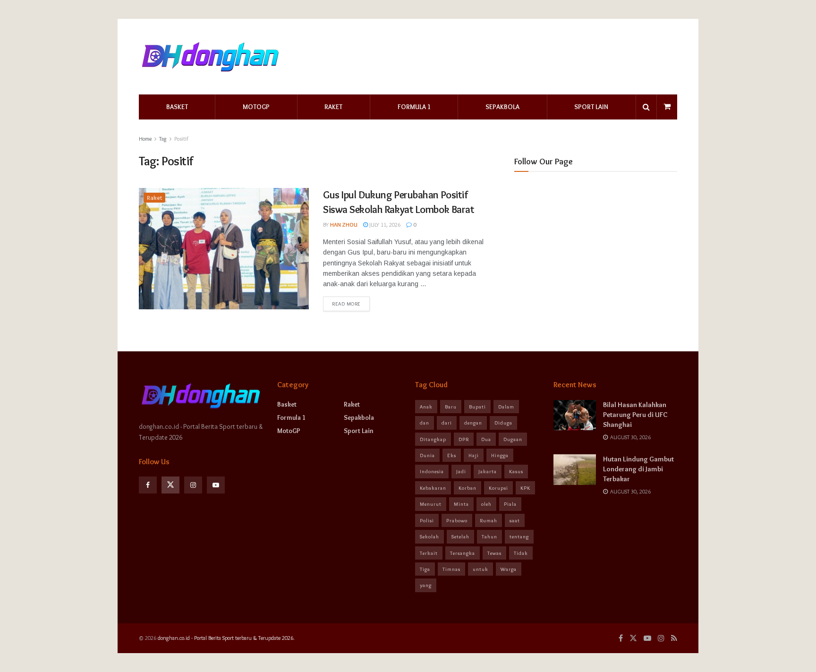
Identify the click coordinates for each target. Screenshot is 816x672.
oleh (486, 504)
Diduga (503, 422)
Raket (333, 106)
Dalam (506, 406)
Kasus (516, 471)
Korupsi (498, 488)
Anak (426, 406)
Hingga (500, 455)
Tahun (489, 536)
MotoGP (256, 106)
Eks (451, 455)
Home (145, 138)
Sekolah (429, 536)
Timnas (451, 569)
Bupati (477, 406)
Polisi (427, 520)
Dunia (427, 455)
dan (424, 422)
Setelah (460, 536)
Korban (467, 488)
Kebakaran (433, 488)
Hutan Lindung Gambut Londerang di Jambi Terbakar (638, 469)
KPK (525, 488)
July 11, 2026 (384, 224)
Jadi (461, 471)
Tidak (521, 553)
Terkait (429, 553)
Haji (473, 455)
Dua (486, 439)
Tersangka (462, 553)
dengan (473, 422)
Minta (461, 504)
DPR (464, 439)
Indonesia (432, 471)
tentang (519, 536)
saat (515, 520)
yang (426, 585)
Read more (346, 303)
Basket (177, 106)
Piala (510, 504)
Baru (451, 406)
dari (447, 422)
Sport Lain (591, 106)
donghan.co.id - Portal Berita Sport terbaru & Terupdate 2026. (226, 637)
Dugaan (512, 439)
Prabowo (457, 520)
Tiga (425, 569)
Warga (509, 569)
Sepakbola (502, 106)
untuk (480, 569)
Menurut (431, 504)
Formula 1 (414, 106)
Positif (181, 138)
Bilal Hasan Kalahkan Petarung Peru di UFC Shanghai (635, 414)
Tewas (494, 553)
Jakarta (487, 471)
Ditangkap (433, 439)
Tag (163, 138)
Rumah (488, 520)
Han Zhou (343, 224)
